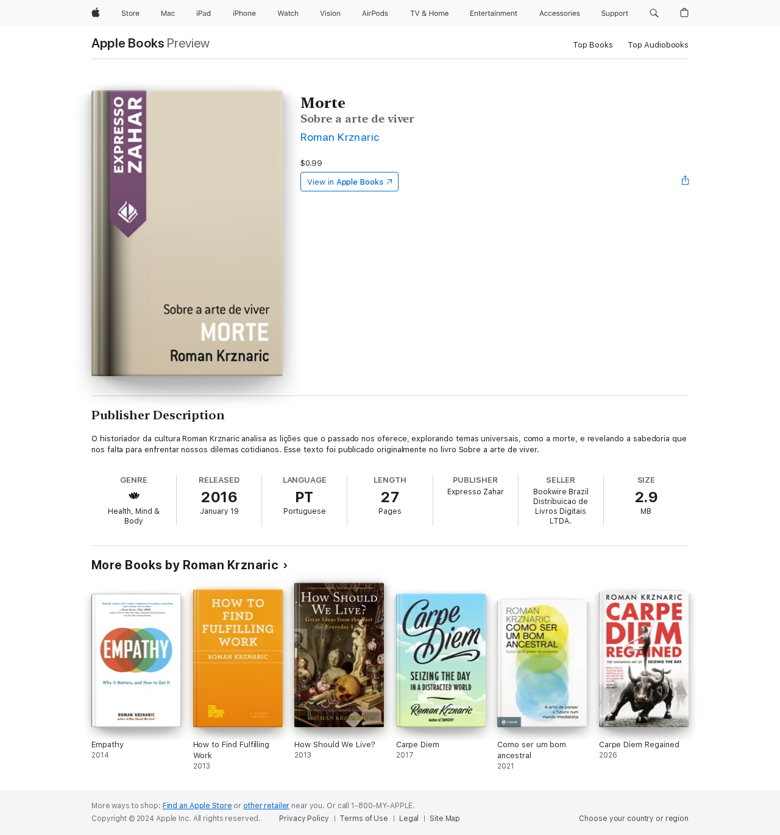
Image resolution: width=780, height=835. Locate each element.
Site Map (445, 818)
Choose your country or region (634, 818)
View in (345, 182)
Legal (409, 818)
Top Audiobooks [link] (658, 44)
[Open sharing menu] (685, 181)
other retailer (266, 805)
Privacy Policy (303, 818)
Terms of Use (363, 818)
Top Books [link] (593, 44)
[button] (654, 13)
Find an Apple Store (197, 805)
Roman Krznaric (340, 136)
